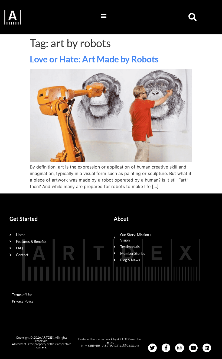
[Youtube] (193, 348)
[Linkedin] (207, 348)
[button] (103, 15)
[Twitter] (152, 348)
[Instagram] (179, 348)
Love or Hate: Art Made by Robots (94, 59)
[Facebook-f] (166, 348)
